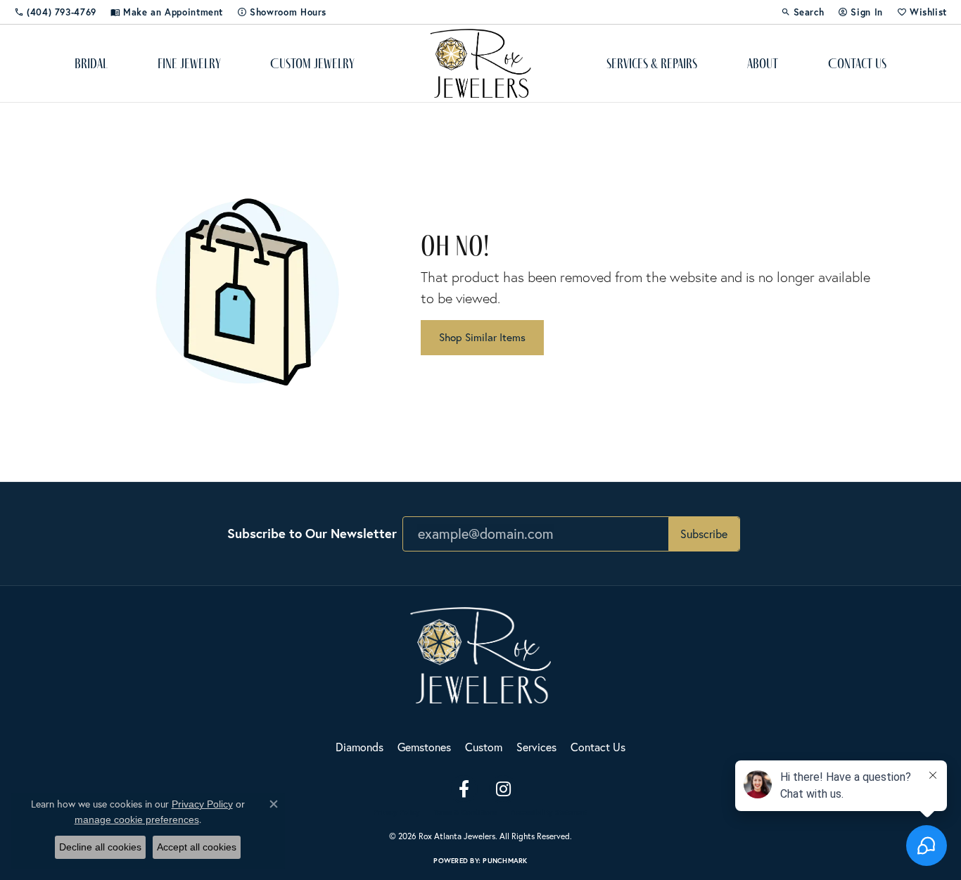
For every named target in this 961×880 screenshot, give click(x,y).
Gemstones (424, 746)
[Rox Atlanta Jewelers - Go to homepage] (480, 653)
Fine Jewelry (189, 63)
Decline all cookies (100, 847)
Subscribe (703, 533)
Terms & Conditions (465, 812)
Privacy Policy (397, 812)
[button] (803, 12)
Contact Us (857, 63)
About (762, 63)
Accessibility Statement (549, 812)
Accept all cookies (196, 847)
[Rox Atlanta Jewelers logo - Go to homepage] (481, 63)
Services (536, 746)
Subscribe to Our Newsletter (312, 533)
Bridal (91, 63)
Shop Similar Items (482, 337)
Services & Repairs (651, 63)
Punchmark (505, 860)
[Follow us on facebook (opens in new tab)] (464, 789)
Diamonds (359, 746)
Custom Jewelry (312, 63)
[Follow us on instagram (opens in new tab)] (503, 789)
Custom (483, 746)
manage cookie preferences (137, 819)
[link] (55, 12)
